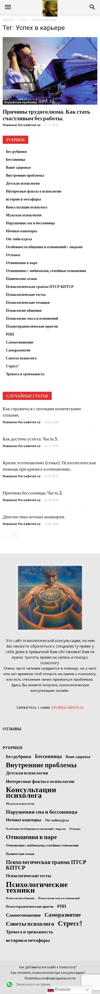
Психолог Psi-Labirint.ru (22, 125)
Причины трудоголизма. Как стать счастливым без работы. (46, 114)
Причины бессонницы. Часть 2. (33, 493)
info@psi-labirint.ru (67, 707)
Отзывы (13, 254)
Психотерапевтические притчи (32, 326)
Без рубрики (16, 151)
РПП (10, 334)
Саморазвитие (18, 350)
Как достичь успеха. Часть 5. (30, 439)
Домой (8, 19)
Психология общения (24, 310)
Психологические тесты (26, 294)
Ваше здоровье (18, 167)
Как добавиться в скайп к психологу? (48, 967)
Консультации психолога (26, 207)
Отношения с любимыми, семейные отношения (46, 270)
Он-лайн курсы (19, 239)
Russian (62, 989)
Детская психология (23, 183)
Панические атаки (21, 278)
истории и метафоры (23, 199)
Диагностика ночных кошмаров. (34, 516)
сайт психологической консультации (47, 640)
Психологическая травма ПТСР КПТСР (40, 286)
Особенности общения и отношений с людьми (44, 246)
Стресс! (12, 366)
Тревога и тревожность (25, 374)
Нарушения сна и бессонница (30, 223)
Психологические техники (28, 302)
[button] (92, 7)
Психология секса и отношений (32, 318)
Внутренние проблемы (20, 102)
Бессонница (15, 159)
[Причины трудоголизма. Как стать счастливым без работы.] (50, 71)
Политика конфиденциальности (50, 978)
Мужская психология (24, 215)
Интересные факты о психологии (33, 191)
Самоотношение (19, 342)
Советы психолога (21, 358)
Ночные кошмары (21, 231)
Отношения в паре (21, 262)
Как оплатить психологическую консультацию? (48, 972)
